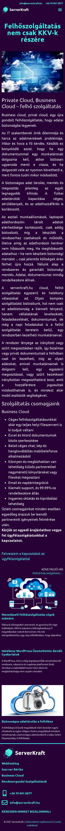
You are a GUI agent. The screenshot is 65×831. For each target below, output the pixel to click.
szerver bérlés (12, 769)
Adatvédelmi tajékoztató (39, 821)
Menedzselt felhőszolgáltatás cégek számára (28, 616)
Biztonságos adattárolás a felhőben (27, 721)
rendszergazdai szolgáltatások (24, 781)
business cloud (13, 775)
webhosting (10, 763)
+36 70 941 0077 (54, 3)
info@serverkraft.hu (30, 3)
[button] (60, 10)
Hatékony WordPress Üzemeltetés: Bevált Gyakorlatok (32, 652)
